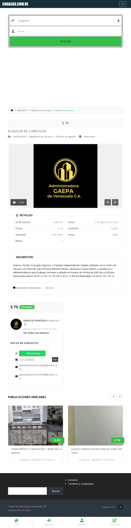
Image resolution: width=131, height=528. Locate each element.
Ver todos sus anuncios (36, 332)
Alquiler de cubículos (27, 131)
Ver (55, 359)
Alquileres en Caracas (41, 110)
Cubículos (49, 287)
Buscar (65, 41)
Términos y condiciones (81, 483)
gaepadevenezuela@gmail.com (38, 367)
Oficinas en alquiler (65, 136)
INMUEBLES (22, 110)
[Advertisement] (65, 78)
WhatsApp (33, 353)
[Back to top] (121, 508)
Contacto (73, 479)
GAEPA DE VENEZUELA (35, 320)
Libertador (89, 136)
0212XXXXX (27, 360)
